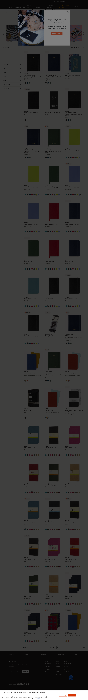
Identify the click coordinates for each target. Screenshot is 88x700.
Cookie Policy (38, 698)
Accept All (72, 695)
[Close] (86, 695)
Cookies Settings (63, 695)
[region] (44, 695)
